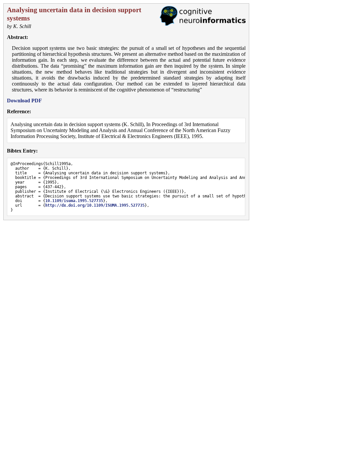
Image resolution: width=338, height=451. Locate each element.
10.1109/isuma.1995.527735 (74, 200)
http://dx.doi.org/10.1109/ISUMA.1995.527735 (95, 205)
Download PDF (24, 100)
